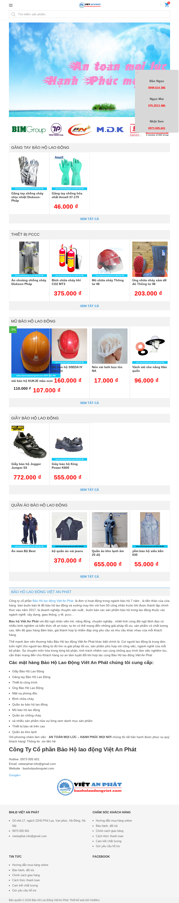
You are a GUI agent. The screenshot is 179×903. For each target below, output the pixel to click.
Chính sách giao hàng (109, 831)
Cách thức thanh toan (109, 836)
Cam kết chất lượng (108, 841)
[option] (89, 69)
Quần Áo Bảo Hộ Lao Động (39, 505)
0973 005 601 (20, 831)
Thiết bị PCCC (25, 234)
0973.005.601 (156, 128)
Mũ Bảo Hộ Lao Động (33, 321)
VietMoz (95, 900)
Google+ (15, 775)
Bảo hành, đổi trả (106, 825)
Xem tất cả (89, 219)
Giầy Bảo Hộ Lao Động (35, 418)
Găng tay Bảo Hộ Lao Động (40, 147)
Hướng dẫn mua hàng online (114, 820)
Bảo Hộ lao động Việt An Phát (53, 601)
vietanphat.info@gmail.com (29, 836)
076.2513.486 (156, 105)
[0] (167, 6)
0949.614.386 (156, 87)
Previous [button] (13, 69)
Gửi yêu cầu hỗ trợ (108, 846)
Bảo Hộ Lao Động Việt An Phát (50, 900)
